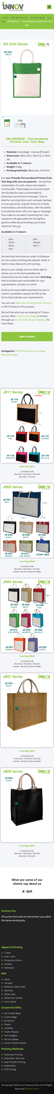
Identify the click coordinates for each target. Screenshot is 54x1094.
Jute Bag (40, 351)
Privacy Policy (32, 1089)
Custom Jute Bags (26, 316)
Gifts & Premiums (19, 17)
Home (6, 17)
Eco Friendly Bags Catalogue (30, 319)
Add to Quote (27, 336)
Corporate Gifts (11, 1007)
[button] (49, 7)
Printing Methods (12, 1048)
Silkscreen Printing (25, 303)
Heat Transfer (43, 303)
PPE (3, 973)
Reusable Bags (37, 17)
